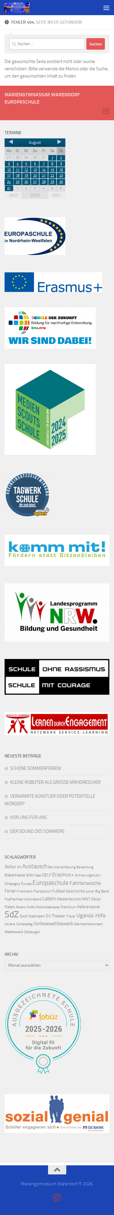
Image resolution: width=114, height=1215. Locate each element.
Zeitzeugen (32, 932)
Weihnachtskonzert (88, 924)
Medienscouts (69, 899)
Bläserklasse (15, 875)
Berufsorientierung (62, 867)
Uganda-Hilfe (91, 915)
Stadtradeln (37, 916)
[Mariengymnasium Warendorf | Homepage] (21, 7)
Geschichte (75, 891)
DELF (46, 875)
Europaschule (51, 882)
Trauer (71, 916)
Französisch (42, 891)
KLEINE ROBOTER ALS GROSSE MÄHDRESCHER (55, 782)
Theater (58, 916)
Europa (26, 884)
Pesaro (21, 907)
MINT (86, 899)
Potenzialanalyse (48, 907)
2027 (56, 195)
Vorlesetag (24, 924)
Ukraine (10, 924)
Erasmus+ (63, 875)
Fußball (58, 891)
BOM (29, 875)
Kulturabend (33, 899)
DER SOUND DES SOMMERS (37, 831)
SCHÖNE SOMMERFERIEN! (35, 768)
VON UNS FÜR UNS (28, 817)
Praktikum (68, 907)
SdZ (12, 914)
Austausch (34, 866)
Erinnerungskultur (88, 875)
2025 (13, 195)
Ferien (11, 891)
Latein (49, 899)
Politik (31, 907)
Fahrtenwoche (85, 883)
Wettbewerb (14, 932)
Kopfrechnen (14, 899)
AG (19, 867)
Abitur (10, 866)
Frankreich (25, 891)
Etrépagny (12, 884)
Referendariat (88, 907)
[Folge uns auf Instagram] (105, 110)
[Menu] (106, 7)
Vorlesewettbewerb (53, 923)
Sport (24, 916)
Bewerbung (85, 867)
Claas (37, 875)
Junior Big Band (97, 891)
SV (48, 916)
